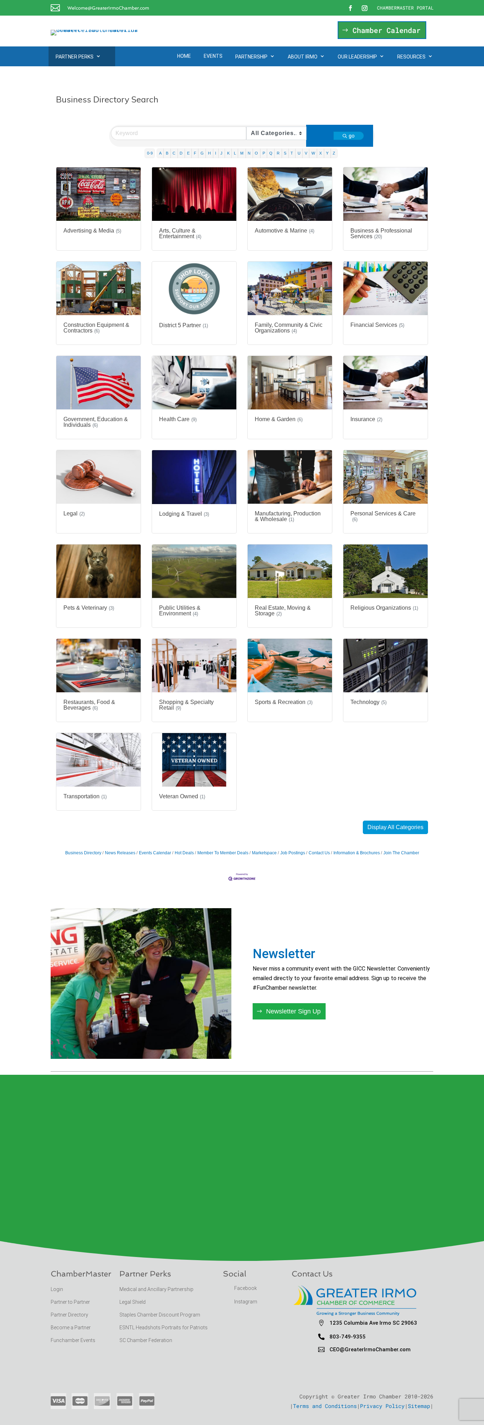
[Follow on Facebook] (350, 8)
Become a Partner (71, 1327)
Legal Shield (132, 1302)
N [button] (249, 153)
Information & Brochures (356, 852)
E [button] (188, 153)
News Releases (120, 852)
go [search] (352, 136)
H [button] (209, 153)
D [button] (181, 153)
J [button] (221, 153)
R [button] (278, 153)
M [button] (241, 153)
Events (213, 56)
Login (57, 1289)
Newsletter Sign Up (293, 1011)
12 (168, 1043)
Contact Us (319, 852)
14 (180, 1043)
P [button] (264, 153)
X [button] (320, 153)
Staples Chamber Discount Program (159, 1315)
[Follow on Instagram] (364, 8)
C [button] (174, 153)
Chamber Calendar (387, 30)
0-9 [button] (150, 153)
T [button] (292, 153)
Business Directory (83, 852)
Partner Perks (75, 57)
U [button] (299, 153)
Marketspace (264, 852)
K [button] (228, 153)
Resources (411, 57)
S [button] (285, 153)
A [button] (160, 153)
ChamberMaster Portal (405, 8)
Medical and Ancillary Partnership (156, 1289)
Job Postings (292, 852)
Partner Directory (69, 1315)
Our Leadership (357, 57)
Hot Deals (184, 852)
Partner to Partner (71, 1302)
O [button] (256, 153)
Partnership (251, 57)
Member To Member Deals (222, 852)
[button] (395, 827)
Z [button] (334, 153)
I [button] (215, 153)
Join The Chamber (401, 852)
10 (156, 1043)
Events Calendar (155, 852)
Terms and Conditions (325, 1405)
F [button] (195, 153)
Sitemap (419, 1405)
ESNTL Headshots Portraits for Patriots (163, 1327)
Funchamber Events (73, 1340)
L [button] (235, 153)
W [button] (313, 153)
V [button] (306, 153)
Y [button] (327, 153)
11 (162, 1043)
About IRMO (302, 57)
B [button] (167, 153)
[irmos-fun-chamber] (141, 1056)
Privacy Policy (382, 1405)
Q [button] (270, 153)
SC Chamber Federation (145, 1340)
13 (174, 1043)
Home (184, 56)
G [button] (202, 153)
